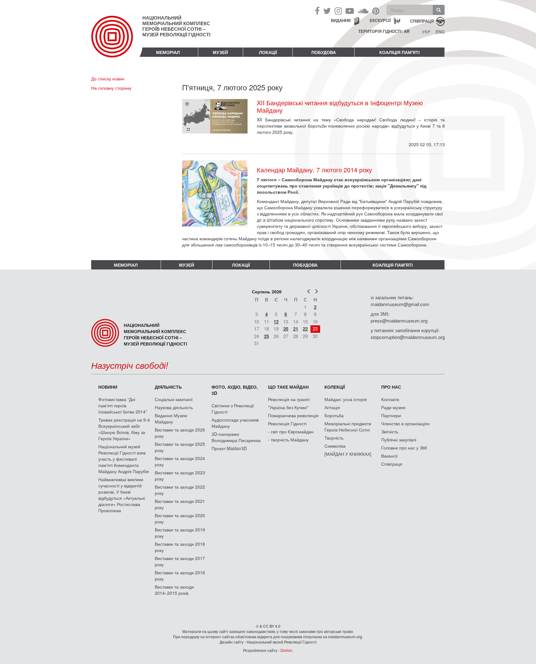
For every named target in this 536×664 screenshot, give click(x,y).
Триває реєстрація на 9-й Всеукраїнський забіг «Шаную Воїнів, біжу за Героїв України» (124, 429)
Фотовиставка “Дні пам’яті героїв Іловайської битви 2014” (122, 405)
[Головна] (116, 42)
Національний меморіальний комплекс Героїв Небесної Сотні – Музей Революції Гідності (176, 26)
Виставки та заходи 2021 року (180, 504)
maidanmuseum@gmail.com (400, 304)
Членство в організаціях (405, 423)
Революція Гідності (287, 423)
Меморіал (168, 52)
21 (295, 328)
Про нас (391, 387)
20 (285, 328)
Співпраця (391, 464)
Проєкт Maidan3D (229, 448)
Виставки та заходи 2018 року (180, 547)
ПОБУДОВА (323, 52)
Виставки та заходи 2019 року (180, 532)
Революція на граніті (289, 399)
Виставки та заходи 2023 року (180, 475)
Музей (220, 52)
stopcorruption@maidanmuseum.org (408, 337)
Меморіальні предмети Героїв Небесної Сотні (347, 426)
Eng (440, 32)
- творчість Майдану (288, 439)
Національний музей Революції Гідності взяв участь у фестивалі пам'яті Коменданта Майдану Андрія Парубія (123, 458)
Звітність (389, 431)
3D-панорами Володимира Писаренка (236, 437)
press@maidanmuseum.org (399, 320)
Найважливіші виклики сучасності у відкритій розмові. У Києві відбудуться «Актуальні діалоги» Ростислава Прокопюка (121, 494)
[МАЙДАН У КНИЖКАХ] (347, 454)
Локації (268, 52)
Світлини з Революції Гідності (233, 408)
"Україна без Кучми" (288, 407)
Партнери (391, 415)
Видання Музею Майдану (171, 418)
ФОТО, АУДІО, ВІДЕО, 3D (235, 390)
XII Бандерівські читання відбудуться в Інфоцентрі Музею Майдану (340, 106)
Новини (107, 387)
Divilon (286, 650)
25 (266, 336)
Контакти (390, 399)
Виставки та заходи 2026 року (180, 433)
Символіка (335, 446)
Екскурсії (380, 20)
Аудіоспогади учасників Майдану (235, 423)
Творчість (333, 438)
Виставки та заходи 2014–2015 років (174, 590)
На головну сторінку (111, 88)
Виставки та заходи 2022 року (180, 490)
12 (276, 321)
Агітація (332, 407)
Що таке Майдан (288, 387)
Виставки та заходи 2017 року (180, 561)
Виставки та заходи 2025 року (180, 447)
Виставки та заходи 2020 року (180, 518)
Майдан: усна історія (345, 399)
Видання (341, 20)
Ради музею (393, 407)
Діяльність (168, 387)
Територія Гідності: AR (383, 31)
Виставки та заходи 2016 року (180, 575)
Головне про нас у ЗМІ (404, 448)
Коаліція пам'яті (399, 52)
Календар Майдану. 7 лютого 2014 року (314, 169)
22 (305, 328)
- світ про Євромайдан (291, 431)
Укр (426, 32)
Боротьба (334, 415)
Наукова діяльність (174, 407)
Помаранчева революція (293, 415)
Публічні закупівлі (398, 439)
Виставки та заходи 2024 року (180, 461)
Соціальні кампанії (174, 399)
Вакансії (389, 456)
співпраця (422, 21)
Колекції (334, 387)
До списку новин (107, 78)
